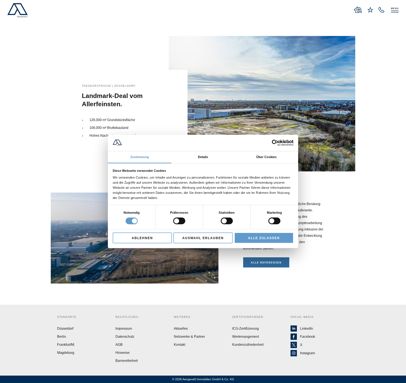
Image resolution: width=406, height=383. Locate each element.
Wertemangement (245, 336)
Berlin (61, 336)
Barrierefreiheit (126, 360)
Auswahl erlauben (203, 238)
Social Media (302, 316)
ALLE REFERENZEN (266, 262)
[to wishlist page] (370, 10)
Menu (395, 8)
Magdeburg (65, 352)
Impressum (123, 328)
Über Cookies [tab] (266, 157)
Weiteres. (182, 316)
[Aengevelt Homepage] (17, 10)
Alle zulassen (264, 238)
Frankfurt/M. (66, 344)
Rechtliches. (127, 316)
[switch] (179, 221)
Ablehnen (142, 238)
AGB (119, 344)
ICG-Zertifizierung (245, 328)
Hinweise (122, 352)
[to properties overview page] (358, 10)
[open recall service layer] (381, 10)
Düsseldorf (65, 328)
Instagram (307, 353)
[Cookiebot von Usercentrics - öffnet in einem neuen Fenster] (275, 143)
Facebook (307, 336)
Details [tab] (203, 157)
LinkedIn (306, 328)
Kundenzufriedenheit (247, 344)
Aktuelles (181, 328)
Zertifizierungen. (248, 316)
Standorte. (67, 316)
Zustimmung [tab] (139, 157)
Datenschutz (124, 336)
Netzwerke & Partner (189, 336)
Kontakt (179, 344)
